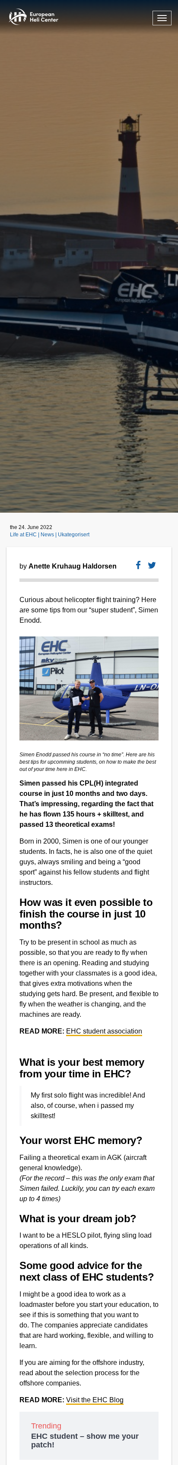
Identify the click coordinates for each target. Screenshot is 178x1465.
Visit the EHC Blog (95, 1400)
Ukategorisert (73, 535)
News (48, 535)
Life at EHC (24, 535)
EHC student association (104, 1031)
